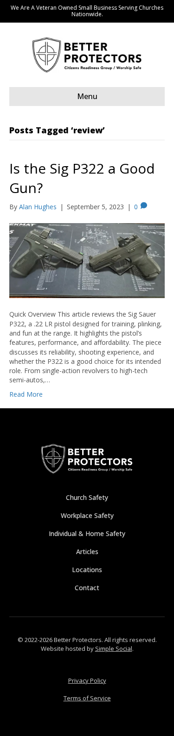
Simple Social (113, 648)
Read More (26, 394)
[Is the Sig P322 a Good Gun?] (87, 260)
